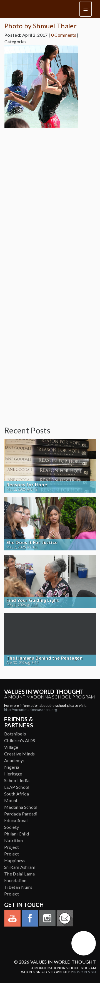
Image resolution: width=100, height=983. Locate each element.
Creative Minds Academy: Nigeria (19, 760)
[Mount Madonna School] (83, 943)
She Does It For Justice (32, 542)
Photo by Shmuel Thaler (40, 26)
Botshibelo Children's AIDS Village (19, 740)
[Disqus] (50, 202)
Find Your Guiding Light (32, 600)
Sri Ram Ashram (19, 867)
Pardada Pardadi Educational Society (21, 820)
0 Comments (63, 35)
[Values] (38, 9)
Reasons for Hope (26, 484)
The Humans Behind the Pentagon (44, 658)
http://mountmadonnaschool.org (30, 709)
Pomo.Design (84, 972)
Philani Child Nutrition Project (16, 840)
